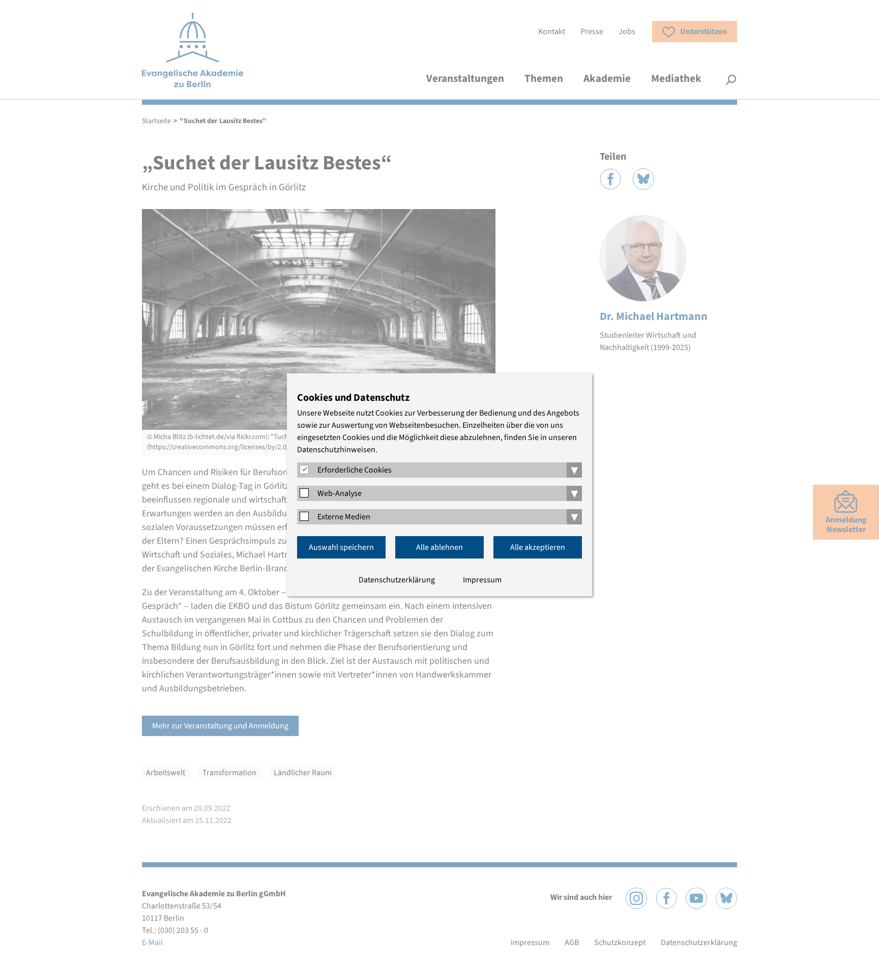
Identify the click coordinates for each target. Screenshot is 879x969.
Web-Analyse (339, 493)
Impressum (482, 579)
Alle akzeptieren (537, 547)
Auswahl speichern (341, 547)
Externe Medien (343, 516)
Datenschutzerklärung (397, 579)
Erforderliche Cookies (354, 470)
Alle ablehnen (439, 547)
